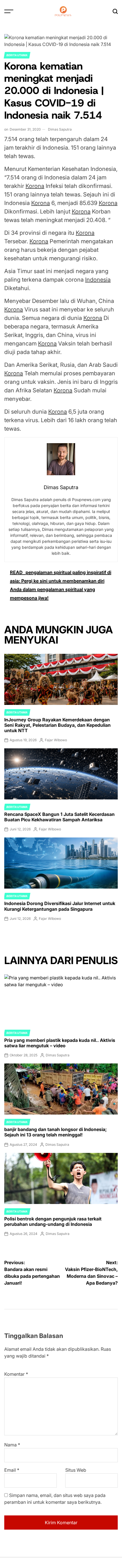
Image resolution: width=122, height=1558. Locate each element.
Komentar (16, 1374)
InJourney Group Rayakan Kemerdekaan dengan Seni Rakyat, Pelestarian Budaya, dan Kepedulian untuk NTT (57, 725)
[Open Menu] (8, 11)
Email (11, 1470)
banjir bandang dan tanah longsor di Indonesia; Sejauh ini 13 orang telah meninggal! (55, 1132)
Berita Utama (17, 55)
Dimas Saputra (60, 129)
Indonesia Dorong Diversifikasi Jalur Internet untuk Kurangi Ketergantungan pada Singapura (59, 906)
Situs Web (75, 1470)
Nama (12, 1445)
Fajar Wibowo (56, 740)
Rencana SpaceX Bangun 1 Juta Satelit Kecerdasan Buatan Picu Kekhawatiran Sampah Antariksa (59, 816)
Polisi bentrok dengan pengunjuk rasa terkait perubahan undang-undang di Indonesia (53, 1221)
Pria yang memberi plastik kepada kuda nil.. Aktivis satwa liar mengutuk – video (59, 1042)
